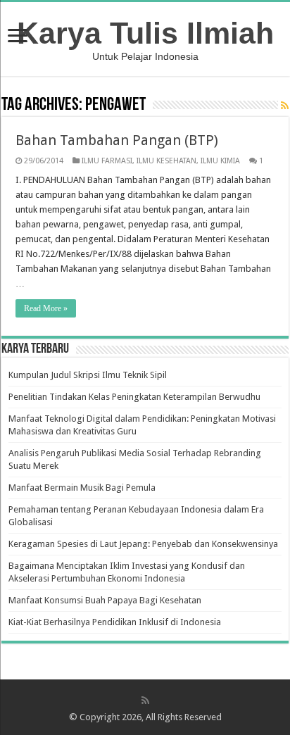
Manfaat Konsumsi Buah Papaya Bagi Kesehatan (104, 600)
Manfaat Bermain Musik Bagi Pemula (82, 487)
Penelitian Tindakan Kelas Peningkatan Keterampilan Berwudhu (134, 396)
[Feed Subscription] (285, 105)
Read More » (46, 308)
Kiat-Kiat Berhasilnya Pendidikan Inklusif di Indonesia (114, 622)
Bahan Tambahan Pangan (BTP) (116, 140)
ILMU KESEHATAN (166, 160)
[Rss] (145, 700)
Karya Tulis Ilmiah (145, 33)
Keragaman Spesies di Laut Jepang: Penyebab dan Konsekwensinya (143, 544)
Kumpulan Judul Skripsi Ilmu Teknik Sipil (87, 375)
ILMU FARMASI (107, 160)
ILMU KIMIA (220, 160)
